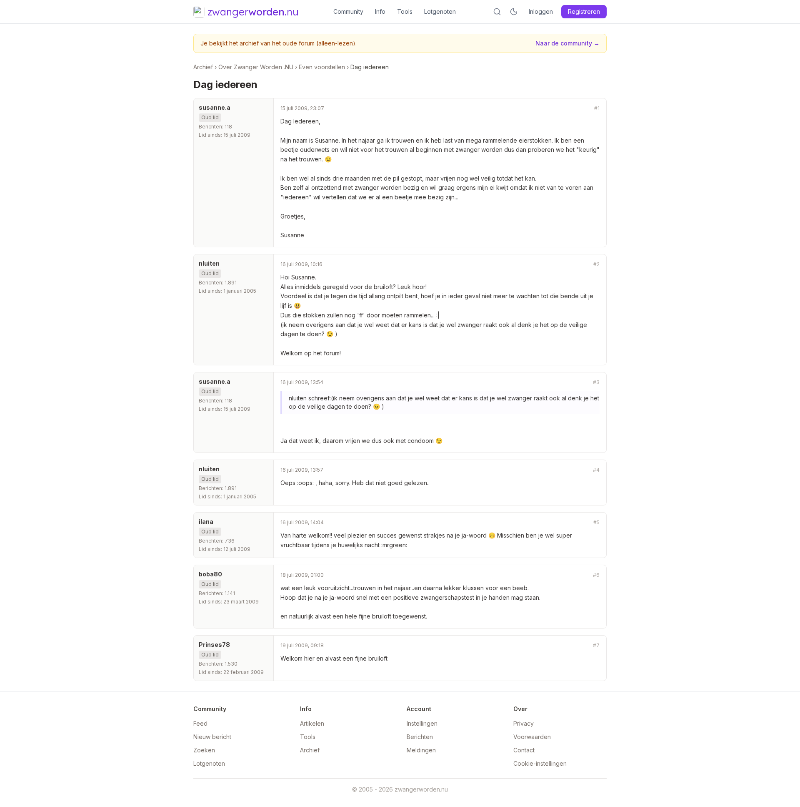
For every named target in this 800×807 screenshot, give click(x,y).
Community (348, 11)
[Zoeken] (497, 11)
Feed (200, 723)
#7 (596, 645)
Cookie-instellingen (540, 763)
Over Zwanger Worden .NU (255, 66)
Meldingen (421, 750)
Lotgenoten (440, 11)
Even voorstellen (322, 66)
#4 (596, 470)
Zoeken (204, 750)
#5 (596, 522)
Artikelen (312, 723)
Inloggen (541, 11)
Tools (404, 11)
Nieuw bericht (212, 736)
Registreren (584, 11)
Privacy (523, 723)
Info (380, 11)
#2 (596, 264)
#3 (596, 382)
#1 (597, 108)
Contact (524, 750)
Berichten (420, 736)
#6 (596, 575)
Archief (203, 66)
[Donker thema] (513, 11)
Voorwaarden (532, 736)
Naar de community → (567, 43)
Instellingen (422, 723)
